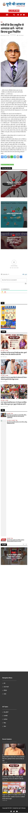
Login (25, 274)
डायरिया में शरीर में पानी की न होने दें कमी (14, 214)
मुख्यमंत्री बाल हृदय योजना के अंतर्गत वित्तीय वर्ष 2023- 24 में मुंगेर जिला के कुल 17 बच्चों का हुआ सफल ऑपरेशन (14, 240)
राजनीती (6, 350)
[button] (7, 14)
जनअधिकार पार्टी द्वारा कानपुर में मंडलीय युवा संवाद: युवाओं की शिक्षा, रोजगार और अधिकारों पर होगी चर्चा (14, 353)
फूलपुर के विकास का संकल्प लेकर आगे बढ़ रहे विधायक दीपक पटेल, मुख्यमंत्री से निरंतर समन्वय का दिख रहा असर (13, 758)
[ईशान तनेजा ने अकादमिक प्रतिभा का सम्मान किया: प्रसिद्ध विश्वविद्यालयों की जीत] (3, 478)
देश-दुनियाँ (8, 413)
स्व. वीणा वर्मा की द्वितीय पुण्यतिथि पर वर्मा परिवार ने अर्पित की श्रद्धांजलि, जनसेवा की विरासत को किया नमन (14, 557)
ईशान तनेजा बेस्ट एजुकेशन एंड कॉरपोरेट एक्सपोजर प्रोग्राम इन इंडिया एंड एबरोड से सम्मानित (15, 540)
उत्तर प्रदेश (3, 350)
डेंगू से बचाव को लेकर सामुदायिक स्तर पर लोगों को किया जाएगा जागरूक (14, 184)
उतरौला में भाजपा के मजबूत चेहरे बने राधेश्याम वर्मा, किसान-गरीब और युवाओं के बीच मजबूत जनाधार (14, 378)
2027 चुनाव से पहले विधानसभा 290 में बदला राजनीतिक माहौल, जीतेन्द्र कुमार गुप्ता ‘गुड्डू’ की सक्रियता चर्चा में (14, 403)
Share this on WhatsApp (8, 164)
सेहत (1, 22)
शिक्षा (12, 413)
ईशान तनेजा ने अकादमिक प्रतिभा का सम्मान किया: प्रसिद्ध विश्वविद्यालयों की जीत (17, 422)
